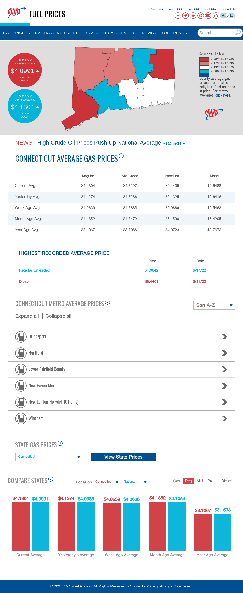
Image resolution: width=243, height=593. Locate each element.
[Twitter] (185, 15)
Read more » (174, 143)
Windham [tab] (35, 417)
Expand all (27, 316)
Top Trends (174, 33)
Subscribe (157, 9)
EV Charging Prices (57, 33)
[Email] (208, 15)
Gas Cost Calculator (110, 33)
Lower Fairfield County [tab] (46, 368)
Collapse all (58, 316)
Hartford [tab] (35, 352)
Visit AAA (210, 9)
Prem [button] (212, 481)
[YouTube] (193, 15)
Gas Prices (15, 33)
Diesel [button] (226, 481)
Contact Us (228, 9)
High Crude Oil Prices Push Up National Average (98, 142)
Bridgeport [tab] (37, 335)
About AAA (175, 9)
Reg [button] (188, 481)
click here (222, 95)
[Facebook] (178, 15)
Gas (176, 481)
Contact (136, 586)
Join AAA (193, 9)
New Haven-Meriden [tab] (44, 385)
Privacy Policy (158, 586)
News (148, 33)
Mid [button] (200, 481)
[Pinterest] (201, 15)
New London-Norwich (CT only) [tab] (53, 401)
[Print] (216, 15)
